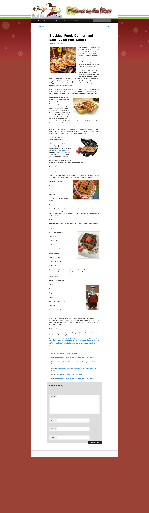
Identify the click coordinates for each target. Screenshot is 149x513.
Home (39, 21)
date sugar (57, 342)
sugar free (60, 343)
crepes (97, 340)
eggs (69, 342)
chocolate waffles (65, 340)
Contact (52, 21)
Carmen (86, 343)
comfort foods (81, 340)
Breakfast (63, 339)
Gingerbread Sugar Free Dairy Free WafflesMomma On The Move (75, 357)
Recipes (76, 339)
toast (77, 343)
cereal (59, 340)
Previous (41, 26)
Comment (53, 396)
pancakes (89, 342)
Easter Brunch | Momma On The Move (68, 353)
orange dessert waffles (81, 342)
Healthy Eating (69, 339)
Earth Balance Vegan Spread (60, 150)
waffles (81, 343)
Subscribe (58, 21)
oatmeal (73, 342)
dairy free (51, 342)
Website (53, 437)
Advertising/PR (85, 21)
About (45, 21)
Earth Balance (63, 342)
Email (53, 428)
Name (53, 420)
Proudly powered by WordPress (74, 454)
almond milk (93, 339)
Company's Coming (90, 340)
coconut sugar (73, 340)
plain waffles (95, 342)
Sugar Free (81, 339)
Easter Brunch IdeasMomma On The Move (69, 374)
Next (109, 26)
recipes (51, 343)
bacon (97, 339)
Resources (66, 21)
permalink (51, 345)
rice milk (56, 343)
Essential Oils (75, 21)
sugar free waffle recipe (70, 343)
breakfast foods (53, 340)
